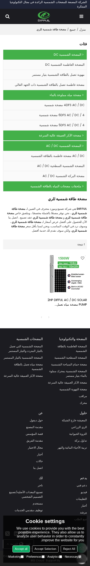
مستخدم (38, 503)
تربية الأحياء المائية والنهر (72, 447)
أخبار (40, 454)
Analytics (53, 556)
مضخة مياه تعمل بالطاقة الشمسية (28, 367)
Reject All (69, 549)
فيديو (84, 492)
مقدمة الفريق (34, 440)
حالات (39, 461)
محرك (83, 403)
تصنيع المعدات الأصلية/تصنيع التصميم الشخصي (26, 494)
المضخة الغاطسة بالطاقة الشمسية (72, 348)
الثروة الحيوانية (78, 434)
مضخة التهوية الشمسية (73, 389)
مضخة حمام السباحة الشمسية (69, 364)
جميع (73, 29)
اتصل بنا (38, 468)
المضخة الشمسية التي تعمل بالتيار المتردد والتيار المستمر (26, 348)
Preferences (34, 556)
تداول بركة (80, 440)
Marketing (14, 556)
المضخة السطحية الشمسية (70, 358)
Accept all (21, 549)
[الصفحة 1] (41, 317)
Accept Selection (45, 549)
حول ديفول (36, 420)
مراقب (83, 396)
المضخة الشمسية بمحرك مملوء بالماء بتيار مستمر (68, 373)
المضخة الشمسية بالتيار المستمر (23, 358)
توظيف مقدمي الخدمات (29, 510)
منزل (82, 29)
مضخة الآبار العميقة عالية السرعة (67, 382)
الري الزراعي (79, 427)
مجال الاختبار (35, 447)
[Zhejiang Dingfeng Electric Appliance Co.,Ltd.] (44, 16)
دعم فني (82, 485)
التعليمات (81, 499)
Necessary (71, 556)
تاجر (40, 485)
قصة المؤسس (34, 434)
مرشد (83, 512)
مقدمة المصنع (34, 427)
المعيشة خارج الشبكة (74, 420)
